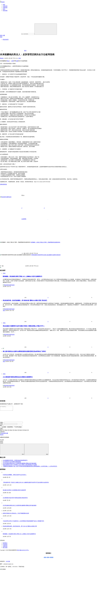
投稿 (1, 36)
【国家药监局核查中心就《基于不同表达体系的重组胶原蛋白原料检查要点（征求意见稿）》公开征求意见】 (30, 466)
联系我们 (5, 543)
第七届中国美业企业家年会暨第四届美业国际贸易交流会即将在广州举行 (24, 351)
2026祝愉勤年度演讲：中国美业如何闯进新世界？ (15, 460)
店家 (17, 61)
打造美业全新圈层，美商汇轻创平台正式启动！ (15, 474)
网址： (1, 425)
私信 (47, 454)
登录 (1, 35)
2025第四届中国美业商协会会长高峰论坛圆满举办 (18, 377)
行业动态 (5, 544)
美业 (8, 61)
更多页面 (5, 10)
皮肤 (12, 61)
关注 (23, 454)
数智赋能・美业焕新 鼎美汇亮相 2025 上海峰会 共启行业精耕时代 (22, 276)
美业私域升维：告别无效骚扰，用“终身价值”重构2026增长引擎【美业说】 (25, 300)
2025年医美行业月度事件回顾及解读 (12, 461)
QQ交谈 (8, 561)
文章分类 (5, 6)
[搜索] (45, 29)
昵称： (2, 422)
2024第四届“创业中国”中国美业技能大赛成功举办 (15, 497)
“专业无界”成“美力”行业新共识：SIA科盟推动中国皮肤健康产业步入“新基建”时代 (23, 521)
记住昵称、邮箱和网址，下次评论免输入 (11, 427)
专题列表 (5, 7)
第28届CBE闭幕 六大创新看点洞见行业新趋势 (14, 490)
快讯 (4, 9)
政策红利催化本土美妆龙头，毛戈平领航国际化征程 (16, 513)
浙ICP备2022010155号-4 (23, 550)
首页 (4, 4)
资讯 (19, 58)
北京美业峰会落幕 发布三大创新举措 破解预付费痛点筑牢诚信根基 (19, 463)
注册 (4, 35)
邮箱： (2, 424)
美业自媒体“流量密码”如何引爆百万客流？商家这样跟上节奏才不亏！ (24, 326)
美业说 (1, 58)
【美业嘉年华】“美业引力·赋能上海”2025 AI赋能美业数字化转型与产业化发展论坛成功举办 (26, 482)
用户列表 (5, 547)
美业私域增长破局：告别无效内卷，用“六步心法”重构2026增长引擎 (20, 526)
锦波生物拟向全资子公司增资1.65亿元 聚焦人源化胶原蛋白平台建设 (20, 464)
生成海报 (23, 219)
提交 (1, 428)
